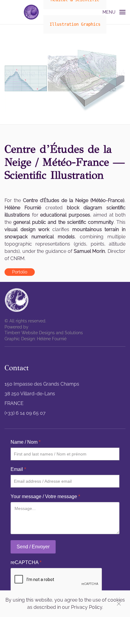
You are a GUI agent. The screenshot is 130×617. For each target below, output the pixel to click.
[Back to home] (31, 12)
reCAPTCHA (26, 562)
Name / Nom (26, 442)
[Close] (119, 604)
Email (18, 469)
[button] (114, 12)
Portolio (19, 271)
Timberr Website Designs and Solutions (44, 332)
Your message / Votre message (45, 496)
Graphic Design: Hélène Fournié (36, 338)
